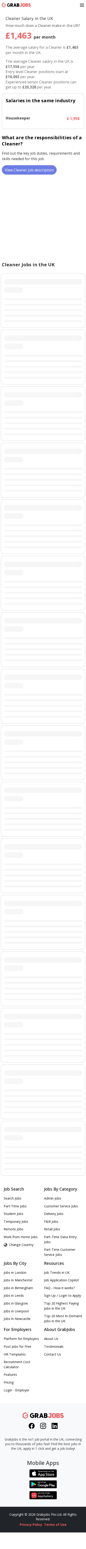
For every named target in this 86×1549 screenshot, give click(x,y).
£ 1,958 (73, 118)
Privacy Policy (31, 1524)
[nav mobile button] (82, 5)
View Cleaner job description (29, 170)
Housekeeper (18, 118)
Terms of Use (55, 1524)
